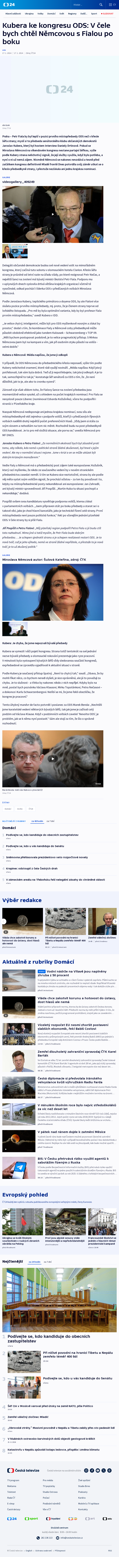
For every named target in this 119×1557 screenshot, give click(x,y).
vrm (4, 50)
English (29, 1550)
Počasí (46, 1497)
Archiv (20, 809)
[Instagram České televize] (86, 1470)
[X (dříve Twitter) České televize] (103, 1470)
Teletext (11, 1491)
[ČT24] (9, 4)
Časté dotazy (13, 1509)
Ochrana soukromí (43, 1550)
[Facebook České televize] (92, 1470)
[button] (52, 758)
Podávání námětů (51, 1503)
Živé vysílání (84, 1480)
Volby (40, 13)
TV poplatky (49, 1486)
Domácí (51, 13)
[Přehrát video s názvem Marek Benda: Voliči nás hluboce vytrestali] (53, 758)
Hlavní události (13, 13)
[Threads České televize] (109, 1470)
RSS (110, 1550)
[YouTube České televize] (97, 1470)
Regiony (72, 13)
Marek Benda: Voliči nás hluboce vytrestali (21, 790)
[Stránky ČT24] (12, 1518)
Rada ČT (11, 1497)
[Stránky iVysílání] (53, 1518)
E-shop (10, 1503)
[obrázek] (59, 89)
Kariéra (81, 1497)
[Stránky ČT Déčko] (72, 1518)
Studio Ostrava (50, 1491)
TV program (13, 1480)
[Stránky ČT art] (90, 1518)
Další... (84, 13)
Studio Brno (84, 1486)
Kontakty (83, 1509)
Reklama (11, 1486)
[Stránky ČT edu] (107, 1518)
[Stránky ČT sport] (31, 1518)
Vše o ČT (47, 1509)
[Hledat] (101, 4)
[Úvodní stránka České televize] (23, 1470)
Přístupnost (60, 1550)
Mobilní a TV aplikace (88, 1503)
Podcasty (82, 1491)
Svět (61, 13)
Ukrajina (29, 13)
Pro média (48, 1480)
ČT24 (31, 809)
